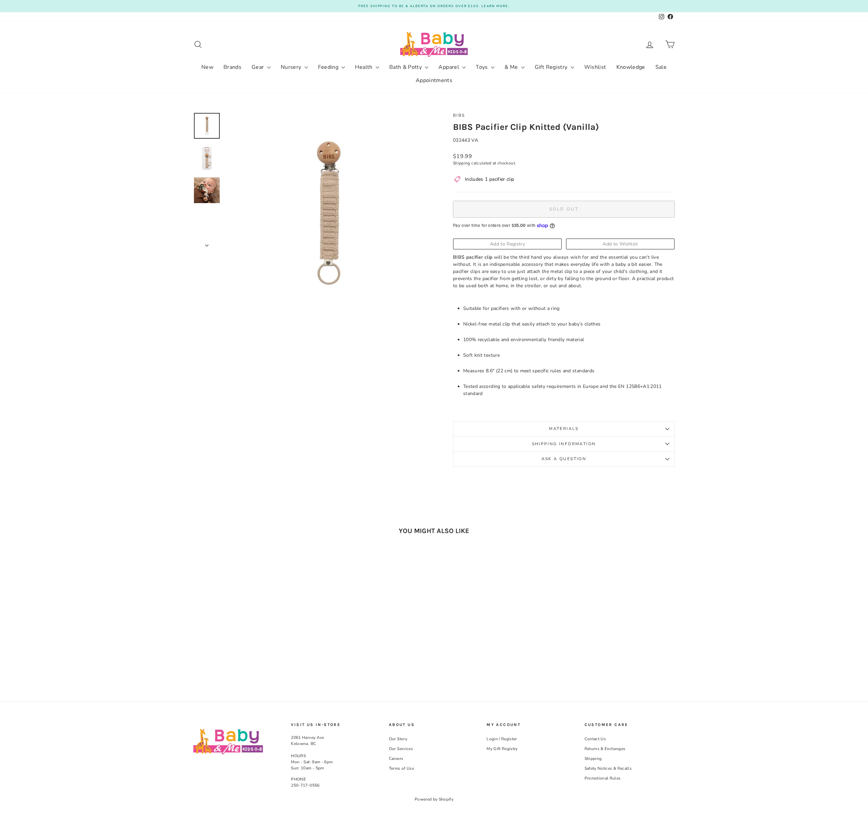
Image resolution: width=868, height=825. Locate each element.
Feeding (329, 67)
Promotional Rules (603, 778)
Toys (482, 67)
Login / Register (502, 739)
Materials (564, 428)
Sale (661, 67)
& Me (512, 67)
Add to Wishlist (620, 244)
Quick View (250, 631)
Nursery (292, 67)
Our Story (398, 739)
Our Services (401, 748)
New (207, 67)
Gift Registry (552, 67)
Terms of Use (401, 768)
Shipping (461, 163)
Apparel (449, 67)
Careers (396, 758)
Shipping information (564, 444)
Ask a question (564, 458)
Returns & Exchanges (605, 748)
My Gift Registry (502, 748)
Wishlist (595, 67)
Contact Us (595, 739)
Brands (232, 67)
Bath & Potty (406, 67)
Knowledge (630, 67)
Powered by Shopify (434, 799)
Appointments (434, 80)
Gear (258, 67)
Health (364, 67)
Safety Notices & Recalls (608, 768)
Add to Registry (507, 244)
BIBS (459, 115)
